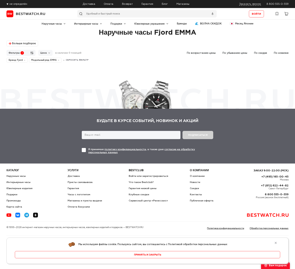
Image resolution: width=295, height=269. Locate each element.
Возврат (127, 4)
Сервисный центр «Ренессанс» (148, 201)
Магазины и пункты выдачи (85, 201)
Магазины (182, 4)
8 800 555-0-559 (277, 4)
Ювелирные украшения (149, 24)
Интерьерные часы (86, 24)
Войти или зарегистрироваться (148, 176)
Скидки (194, 188)
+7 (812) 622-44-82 (275, 185)
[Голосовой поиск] (212, 14)
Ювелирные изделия (19, 188)
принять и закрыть (147, 255)
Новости (195, 182)
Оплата (108, 4)
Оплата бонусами (79, 207)
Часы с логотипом (79, 194)
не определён (18, 4)
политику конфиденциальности (125, 149)
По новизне (281, 53)
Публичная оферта (201, 201)
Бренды (182, 23)
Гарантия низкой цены (143, 188)
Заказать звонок (250, 4)
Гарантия (147, 4)
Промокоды (13, 201)
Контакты (196, 194)
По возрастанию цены (201, 53)
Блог (165, 4)
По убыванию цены (234, 53)
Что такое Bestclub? (141, 182)
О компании (197, 176)
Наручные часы (52, 24)
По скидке (260, 53)
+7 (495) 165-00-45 (275, 176)
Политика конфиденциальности (225, 228)
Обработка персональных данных (269, 228)
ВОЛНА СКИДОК (211, 23)
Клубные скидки (139, 194)
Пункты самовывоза (80, 182)
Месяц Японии (244, 23)
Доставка (89, 4)
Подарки (116, 24)
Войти (256, 14)
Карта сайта (14, 207)
